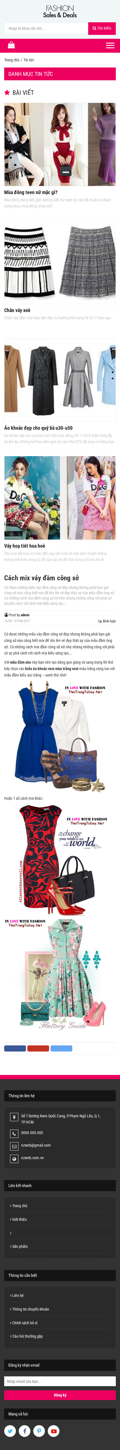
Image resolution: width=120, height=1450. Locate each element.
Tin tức (28, 60)
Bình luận (109, 621)
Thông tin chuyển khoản (30, 1309)
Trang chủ (11, 60)
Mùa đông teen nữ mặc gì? (30, 192)
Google (38, 1048)
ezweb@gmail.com (36, 1145)
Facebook (15, 1048)
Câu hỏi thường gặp (27, 1336)
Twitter (61, 1048)
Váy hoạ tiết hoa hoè (24, 546)
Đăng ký (60, 1395)
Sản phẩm (19, 1246)
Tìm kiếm (103, 28)
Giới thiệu (19, 1219)
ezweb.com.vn (32, 1158)
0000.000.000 (32, 1132)
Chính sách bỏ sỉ (24, 1323)
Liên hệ (17, 1295)
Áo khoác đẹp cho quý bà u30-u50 (38, 428)
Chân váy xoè (17, 310)
